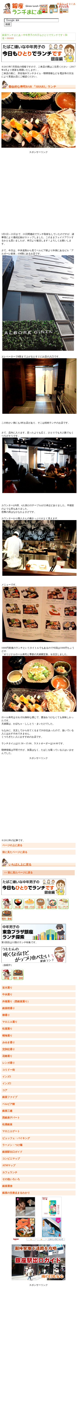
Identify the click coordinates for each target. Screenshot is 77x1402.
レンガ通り (8, 1062)
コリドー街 (8, 1069)
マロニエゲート (11, 1131)
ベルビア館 (8, 1104)
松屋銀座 (7, 1124)
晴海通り (7, 1035)
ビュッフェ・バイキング (16, 1138)
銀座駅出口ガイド (12, 1151)
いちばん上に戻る (20, 864)
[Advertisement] (38, 192)
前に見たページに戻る (14, 852)
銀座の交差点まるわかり (16, 1192)
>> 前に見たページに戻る (18, 872)
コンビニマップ (11, 1158)
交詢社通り (8, 1049)
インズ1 (6, 1076)
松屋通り (7, 1028)
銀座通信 (7, 1186)
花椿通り (7, 1056)
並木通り (7, 987)
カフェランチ (9, 1172)
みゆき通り (8, 1042)
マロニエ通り (9, 1021)
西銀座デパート (11, 1117)
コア (4, 1090)
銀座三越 (7, 1110)
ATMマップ (8, 1165)
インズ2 (6, 1083)
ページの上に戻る (12, 845)
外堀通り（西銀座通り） (16, 1001)
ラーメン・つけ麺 (12, 1145)
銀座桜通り (8, 1008)
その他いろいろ (11, 1179)
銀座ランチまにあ (11, 35)
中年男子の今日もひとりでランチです (43, 35)
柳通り (6, 1015)
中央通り (7, 994)
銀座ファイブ (9, 1097)
